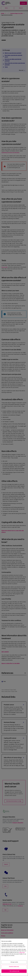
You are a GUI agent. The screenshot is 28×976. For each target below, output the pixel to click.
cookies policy (22, 952)
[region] (14, 957)
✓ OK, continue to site (14, 971)
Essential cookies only (14, 966)
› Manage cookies (14, 962)
